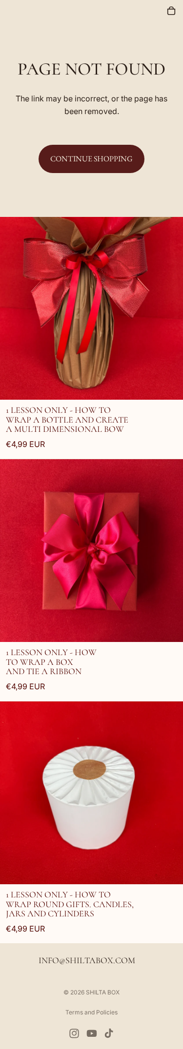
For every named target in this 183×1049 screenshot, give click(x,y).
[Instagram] (74, 1033)
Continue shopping (91, 159)
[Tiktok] (109, 1033)
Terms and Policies (91, 1012)
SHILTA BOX (103, 992)
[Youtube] (92, 1033)
